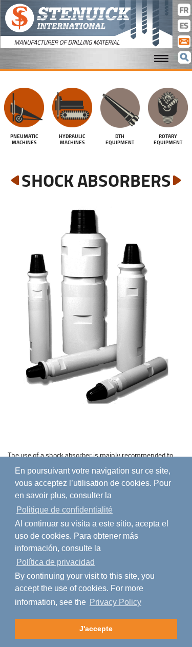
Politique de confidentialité (64, 509)
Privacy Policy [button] (115, 602)
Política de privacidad (55, 562)
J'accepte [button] (96, 628)
